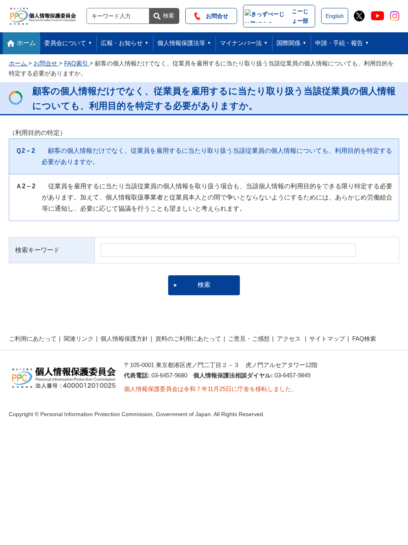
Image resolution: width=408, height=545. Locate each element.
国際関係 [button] (288, 42)
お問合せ (214, 16)
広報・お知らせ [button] (122, 42)
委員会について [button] (65, 42)
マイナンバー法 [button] (241, 42)
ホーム (26, 42)
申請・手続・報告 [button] (339, 42)
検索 (168, 15)
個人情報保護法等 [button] (181, 42)
